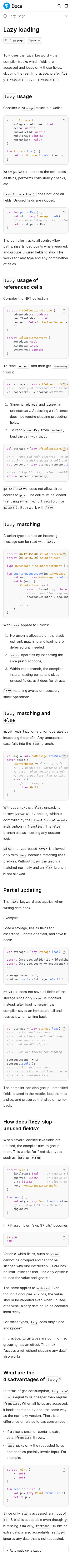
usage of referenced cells (22, 283)
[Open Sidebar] (66, 5)
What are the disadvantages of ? (32, 1376)
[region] (36, 140)
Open (32, 40)
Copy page (17, 40)
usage (18, 96)
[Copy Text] (64, 120)
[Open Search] (59, 5)
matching (22, 524)
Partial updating (22, 890)
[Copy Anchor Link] (35, 96)
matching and (27, 716)
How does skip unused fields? (27, 1125)
